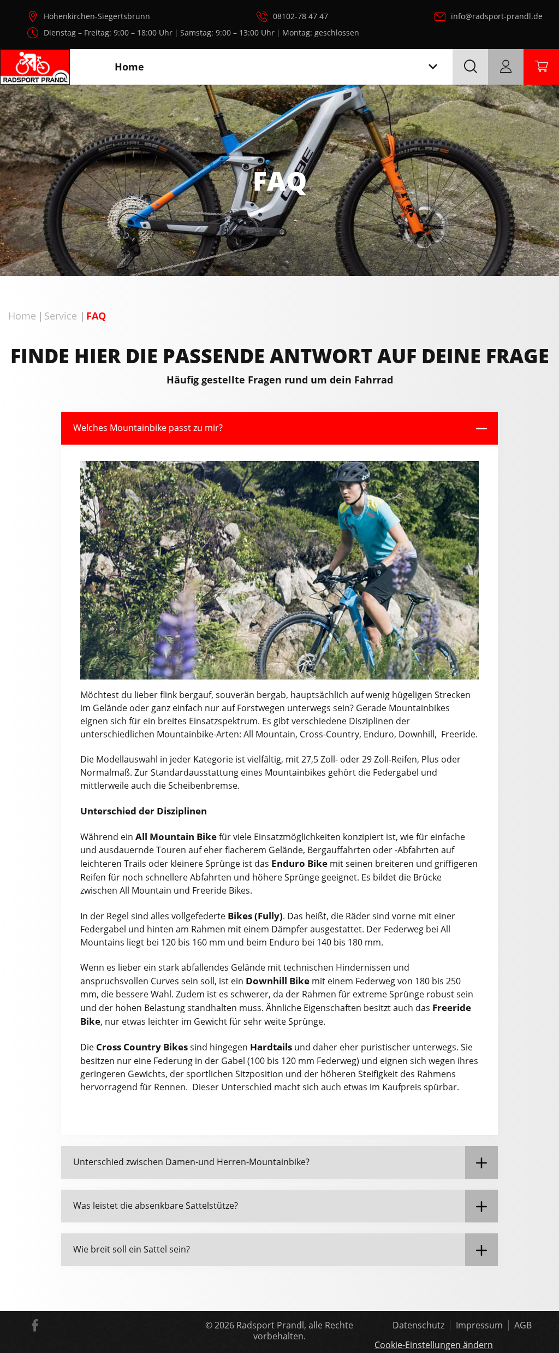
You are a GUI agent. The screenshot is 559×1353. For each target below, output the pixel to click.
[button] (279, 428)
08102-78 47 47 (300, 16)
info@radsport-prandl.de (497, 16)
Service (60, 315)
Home (22, 315)
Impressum (479, 1325)
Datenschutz (418, 1325)
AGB (523, 1325)
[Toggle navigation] (432, 67)
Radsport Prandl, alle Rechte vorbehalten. (294, 1330)
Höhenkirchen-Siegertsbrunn (97, 16)
